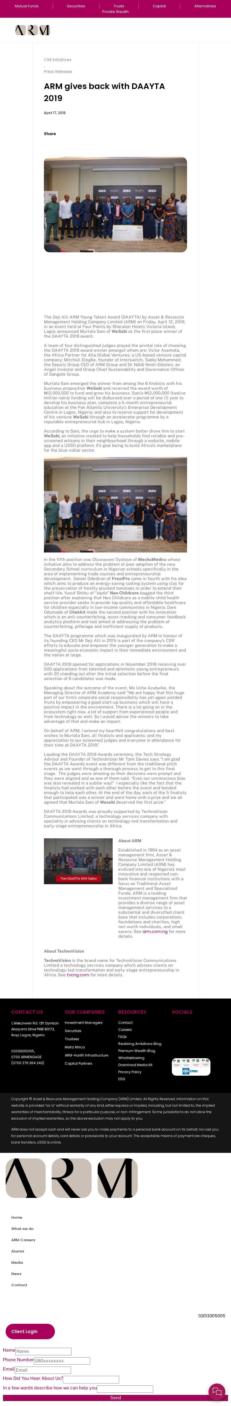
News (16, 1273)
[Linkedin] (195, 1044)
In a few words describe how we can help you (50, 1388)
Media (17, 1262)
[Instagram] (179, 1044)
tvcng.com (78, 975)
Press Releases (58, 71)
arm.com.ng (155, 931)
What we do (22, 1228)
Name (9, 1350)
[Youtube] (195, 1027)
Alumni (17, 1251)
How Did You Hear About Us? (33, 1378)
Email (9, 1369)
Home (16, 1217)
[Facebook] (179, 1027)
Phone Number (18, 1359)
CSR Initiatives (57, 60)
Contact (19, 1285)
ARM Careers (23, 1240)
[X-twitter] (210, 1027)
